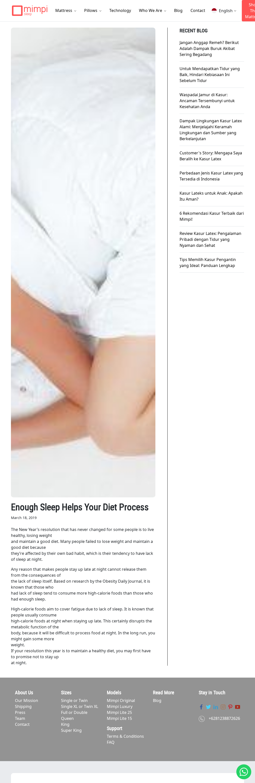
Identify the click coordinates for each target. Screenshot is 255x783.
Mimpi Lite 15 (119, 718)
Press (20, 712)
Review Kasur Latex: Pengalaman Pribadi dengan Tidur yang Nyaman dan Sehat (210, 239)
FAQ (111, 742)
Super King (71, 730)
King (65, 724)
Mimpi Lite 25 (119, 712)
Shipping (23, 706)
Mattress (64, 10)
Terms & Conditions (125, 736)
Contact (198, 10)
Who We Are (151, 10)
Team (20, 718)
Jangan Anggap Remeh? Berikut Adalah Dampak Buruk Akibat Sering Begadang (209, 48)
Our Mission (26, 700)
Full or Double (74, 712)
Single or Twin (74, 700)
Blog (178, 10)
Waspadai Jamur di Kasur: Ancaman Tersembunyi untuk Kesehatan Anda (207, 100)
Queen (67, 718)
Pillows (91, 10)
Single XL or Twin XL (79, 706)
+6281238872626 (224, 718)
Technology (120, 10)
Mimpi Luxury (119, 706)
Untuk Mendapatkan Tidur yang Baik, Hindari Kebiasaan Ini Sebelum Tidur (210, 74)
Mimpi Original (121, 700)
